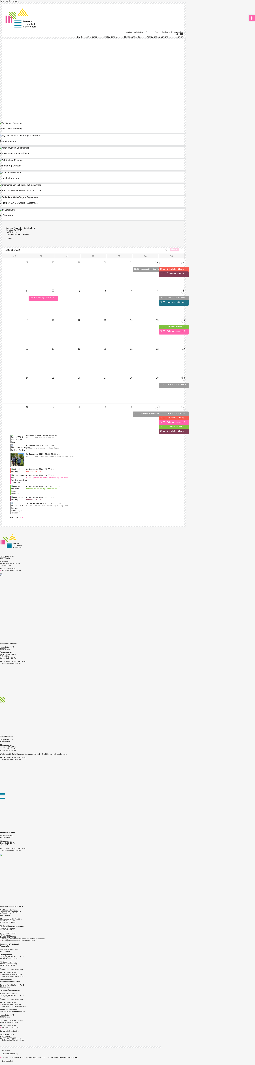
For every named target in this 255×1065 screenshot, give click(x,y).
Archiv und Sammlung (157, 37)
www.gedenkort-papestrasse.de (14, 976)
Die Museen (91, 37)
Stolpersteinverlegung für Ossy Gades (157, 413)
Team (157, 32)
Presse (148, 32)
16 (183, 320)
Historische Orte (132, 37)
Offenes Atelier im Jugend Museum (182, 327)
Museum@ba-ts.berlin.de (18, 234)
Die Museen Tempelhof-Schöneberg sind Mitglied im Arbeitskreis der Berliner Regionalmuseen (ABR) (40, 1057)
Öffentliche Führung (175, 269)
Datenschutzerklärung (10, 1054)
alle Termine (15, 518)
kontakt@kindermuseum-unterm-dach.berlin (18, 941)
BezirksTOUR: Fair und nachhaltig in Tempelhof (47, 506)
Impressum (6, 1050)
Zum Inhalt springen (9, 1)
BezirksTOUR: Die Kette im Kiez (181, 384)
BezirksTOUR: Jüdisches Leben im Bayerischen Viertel (50, 456)
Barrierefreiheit (7, 1061)
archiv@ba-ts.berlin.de (10, 1027)
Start (79, 37)
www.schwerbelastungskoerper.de (14, 1006)
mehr (10, 238)
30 (183, 378)
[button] (252, 18)
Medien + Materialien (134, 32)
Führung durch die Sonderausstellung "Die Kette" (57, 298)
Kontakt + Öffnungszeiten (172, 32)
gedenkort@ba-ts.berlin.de (12, 974)
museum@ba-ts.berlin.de (11, 571)
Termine (179, 37)
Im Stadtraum (110, 37)
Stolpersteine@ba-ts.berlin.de (13, 1040)
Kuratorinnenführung (176, 302)
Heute (174, 249)
